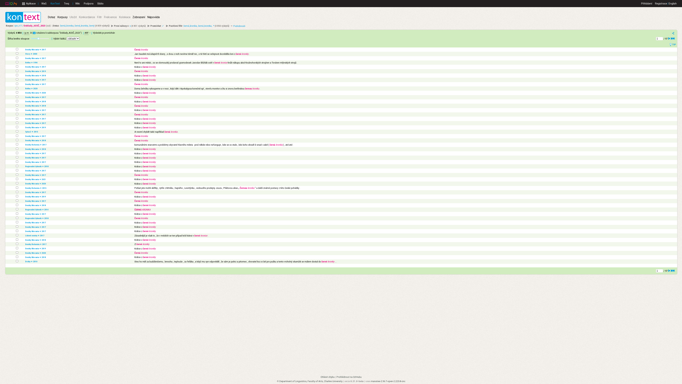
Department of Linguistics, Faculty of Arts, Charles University (310, 381)
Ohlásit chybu (328, 377)
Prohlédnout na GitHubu (349, 377)
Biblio (101, 3)
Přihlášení (646, 3)
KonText (55, 3)
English (673, 3)
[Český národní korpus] (11, 3)
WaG (44, 3)
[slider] (38, 38)
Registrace (661, 3)
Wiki (77, 3)
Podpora (88, 3)
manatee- (388, 381)
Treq (66, 3)
